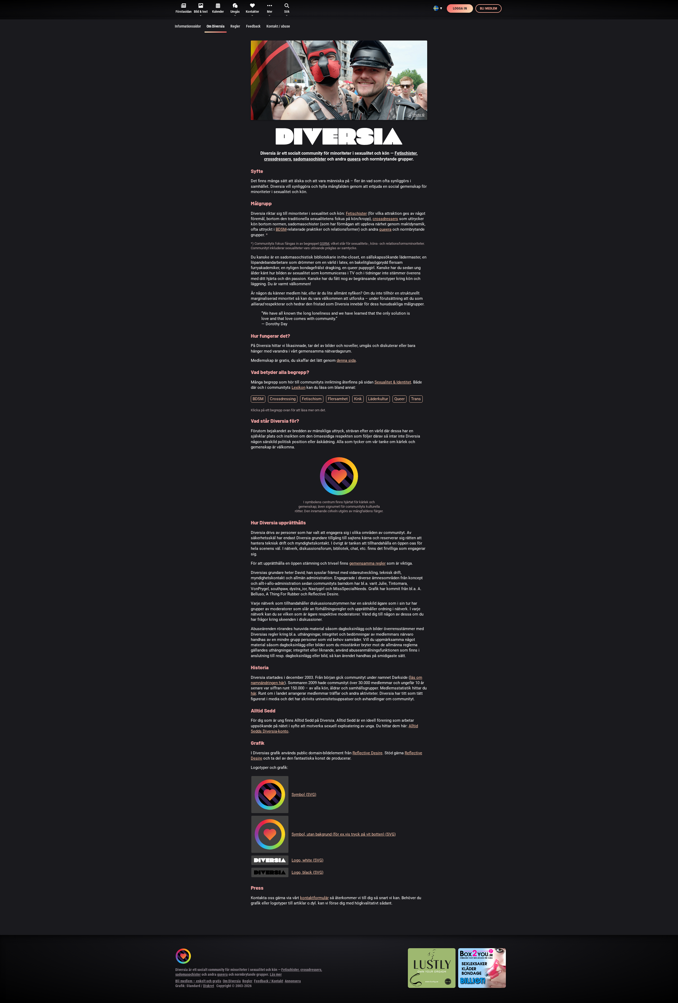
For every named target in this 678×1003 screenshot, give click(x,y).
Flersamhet (338, 398)
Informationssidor (188, 26)
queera (354, 159)
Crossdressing (283, 398)
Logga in (460, 8)
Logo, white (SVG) (307, 860)
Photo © (418, 115)
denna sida (346, 360)
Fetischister (406, 153)
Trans (416, 398)
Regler (235, 26)
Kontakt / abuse (278, 26)
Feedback (253, 26)
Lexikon (298, 387)
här (253, 693)
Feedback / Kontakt (268, 981)
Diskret (208, 986)
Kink (358, 398)
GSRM (324, 244)
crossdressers (277, 159)
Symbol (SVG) (304, 794)
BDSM (281, 229)
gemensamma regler (367, 563)
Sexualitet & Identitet (392, 382)
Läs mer (276, 974)
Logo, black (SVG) (307, 872)
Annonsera (293, 981)
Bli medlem (488, 8)
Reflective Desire (367, 753)
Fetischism (312, 398)
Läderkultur (378, 398)
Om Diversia (216, 26)
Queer (399, 398)
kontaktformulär (314, 897)
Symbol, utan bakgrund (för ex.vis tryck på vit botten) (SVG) (344, 834)
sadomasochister (309, 159)
